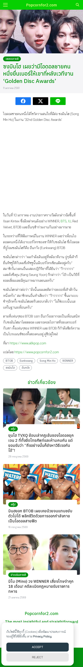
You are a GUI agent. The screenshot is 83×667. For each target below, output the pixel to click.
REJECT (37, 657)
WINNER (67, 360)
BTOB (9, 360)
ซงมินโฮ (10, 367)
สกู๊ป (13, 429)
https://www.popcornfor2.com (36, 352)
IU (69, 221)
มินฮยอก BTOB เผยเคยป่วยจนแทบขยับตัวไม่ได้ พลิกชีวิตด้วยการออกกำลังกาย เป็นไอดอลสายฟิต (40, 516)
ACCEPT (37, 647)
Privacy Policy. (42, 636)
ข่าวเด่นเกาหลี (18, 575)
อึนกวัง (26, 367)
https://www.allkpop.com (28, 343)
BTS (64, 221)
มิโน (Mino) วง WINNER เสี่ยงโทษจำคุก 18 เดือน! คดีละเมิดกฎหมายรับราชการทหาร (41, 586)
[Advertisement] (41, 167)
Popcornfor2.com (41, 5)
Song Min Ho (48, 360)
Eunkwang (26, 360)
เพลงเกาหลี (12, 59)
